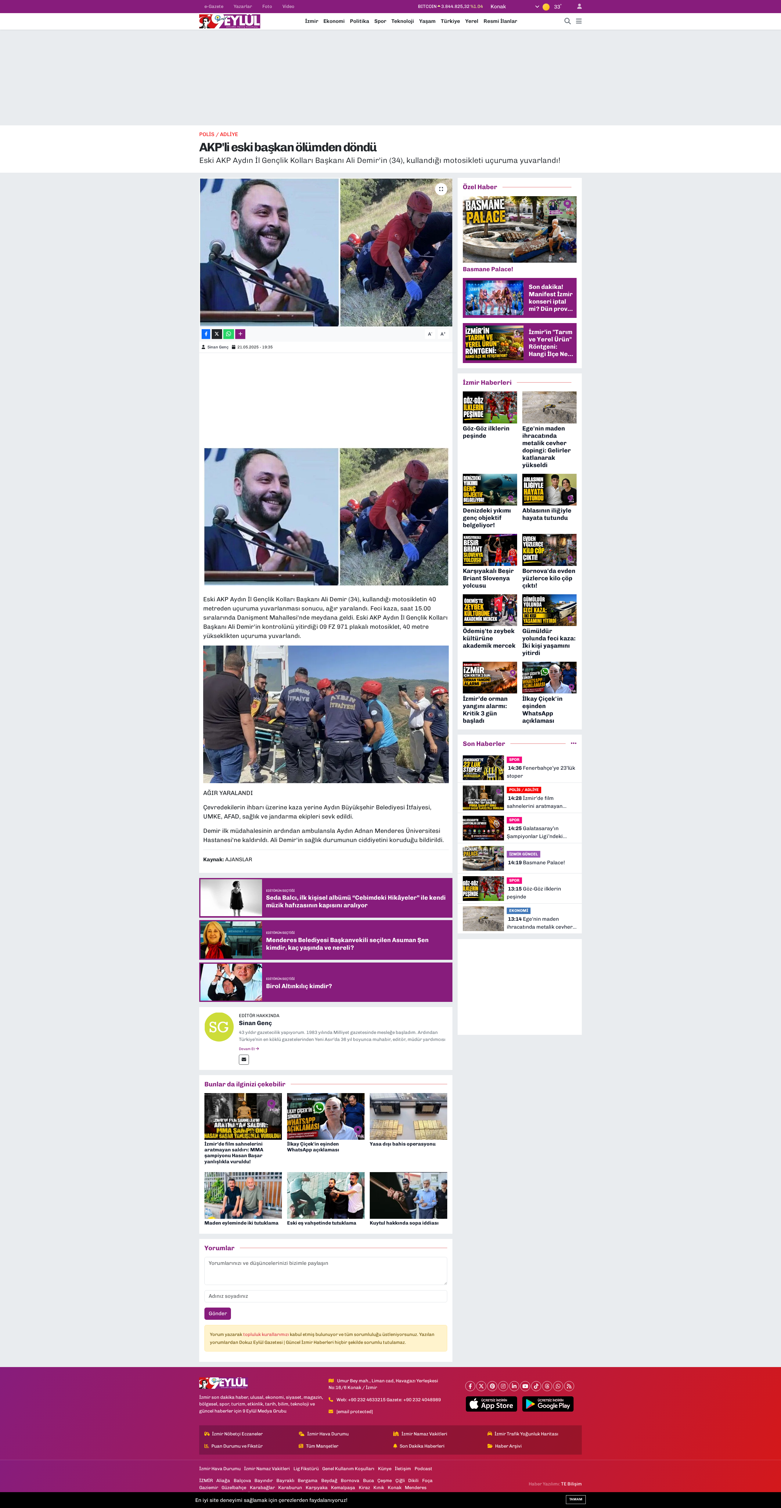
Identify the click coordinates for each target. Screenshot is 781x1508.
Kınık (378, 1487)
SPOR (514, 759)
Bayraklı (285, 1480)
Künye (384, 1468)
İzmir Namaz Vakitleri (424, 1434)
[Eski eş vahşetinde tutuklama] (326, 1195)
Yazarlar (243, 6)
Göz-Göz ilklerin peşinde (534, 893)
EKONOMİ (518, 910)
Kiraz (364, 1487)
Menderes (415, 1487)
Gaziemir (208, 1487)
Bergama (308, 1480)
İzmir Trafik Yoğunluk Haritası (526, 1434)
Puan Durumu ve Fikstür (237, 1446)
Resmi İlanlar (500, 21)
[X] (481, 1386)
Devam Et (247, 1049)
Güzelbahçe (233, 1487)
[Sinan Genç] (219, 1027)
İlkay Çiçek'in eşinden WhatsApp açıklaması (313, 1147)
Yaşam (427, 21)
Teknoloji (402, 21)
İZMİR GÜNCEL (523, 854)
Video (288, 6)
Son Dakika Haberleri (422, 1446)
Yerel (471, 21)
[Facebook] (470, 1386)
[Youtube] (525, 1386)
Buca (368, 1480)
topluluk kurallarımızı (266, 1334)
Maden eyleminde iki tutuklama (241, 1223)
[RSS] (569, 1386)
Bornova (350, 1480)
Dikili (413, 1480)
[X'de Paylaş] (217, 334)
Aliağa (223, 1480)
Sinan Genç (218, 347)
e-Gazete (213, 6)
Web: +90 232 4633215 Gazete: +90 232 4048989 (389, 1399)
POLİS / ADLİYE (218, 134)
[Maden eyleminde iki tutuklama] (243, 1195)
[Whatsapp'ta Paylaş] (228, 334)
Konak (394, 1487)
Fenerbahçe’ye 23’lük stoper (541, 772)
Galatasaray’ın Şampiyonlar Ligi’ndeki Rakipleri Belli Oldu (535, 832)
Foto (267, 6)
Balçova (242, 1480)
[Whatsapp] (558, 1386)
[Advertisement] (390, 77)
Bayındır (263, 1480)
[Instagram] (503, 1386)
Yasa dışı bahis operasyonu (403, 1144)
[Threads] (547, 1386)
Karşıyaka (317, 1487)
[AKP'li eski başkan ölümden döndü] (326, 252)
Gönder (218, 1313)
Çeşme (384, 1480)
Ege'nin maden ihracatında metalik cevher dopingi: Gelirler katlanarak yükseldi (540, 923)
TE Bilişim (571, 1484)
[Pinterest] (492, 1386)
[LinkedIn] (514, 1386)
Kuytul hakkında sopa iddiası (404, 1223)
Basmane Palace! (536, 862)
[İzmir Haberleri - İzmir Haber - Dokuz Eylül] (229, 20)
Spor (380, 21)
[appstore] (492, 1404)
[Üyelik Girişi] (577, 6)
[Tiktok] (536, 1386)
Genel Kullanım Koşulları (348, 1468)
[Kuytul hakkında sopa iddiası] (408, 1195)
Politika (359, 21)
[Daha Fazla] (240, 334)
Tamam (575, 1499)
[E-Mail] (244, 1060)
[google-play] (548, 1404)
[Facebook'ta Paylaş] (206, 334)
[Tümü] (574, 743)
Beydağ (329, 1480)
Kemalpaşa (343, 1487)
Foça (427, 1480)
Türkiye (450, 21)
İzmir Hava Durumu (328, 1434)
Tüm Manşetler (322, 1446)
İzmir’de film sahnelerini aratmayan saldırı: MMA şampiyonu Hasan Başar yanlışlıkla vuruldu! (233, 1152)
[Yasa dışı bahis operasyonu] (408, 1116)
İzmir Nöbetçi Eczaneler (237, 1434)
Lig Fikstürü (306, 1468)
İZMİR (206, 1480)
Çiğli (400, 1480)
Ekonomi (334, 21)
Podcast (423, 1468)
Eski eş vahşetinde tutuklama (321, 1223)
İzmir (311, 21)
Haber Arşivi (508, 1446)
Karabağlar (262, 1487)
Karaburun (290, 1487)
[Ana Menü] (579, 21)
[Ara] (568, 21)
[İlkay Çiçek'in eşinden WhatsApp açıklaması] (326, 1116)
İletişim (403, 1468)
